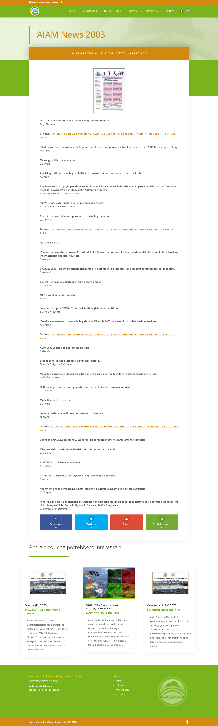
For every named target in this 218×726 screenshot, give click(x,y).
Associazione (89, 11)
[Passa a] (181, 13)
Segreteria (86, 53)
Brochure (120, 694)
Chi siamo (120, 685)
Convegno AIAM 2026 (161, 605)
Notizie (108, 11)
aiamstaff (33, 610)
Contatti (171, 11)
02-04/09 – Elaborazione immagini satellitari (102, 606)
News (116, 613)
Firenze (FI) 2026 (36, 605)
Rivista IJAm (152, 11)
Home (72, 11)
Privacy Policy (122, 689)
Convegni (134, 11)
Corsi (119, 11)
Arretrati (139, 53)
